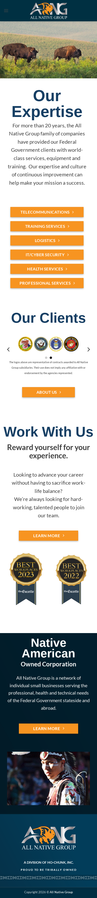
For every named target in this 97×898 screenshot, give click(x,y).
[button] (6, 10)
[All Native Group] (48, 10)
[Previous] (9, 349)
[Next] (88, 349)
